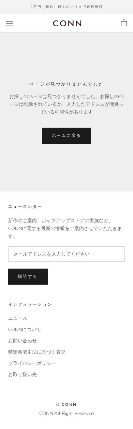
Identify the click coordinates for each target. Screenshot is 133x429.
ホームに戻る (66, 135)
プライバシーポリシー (32, 363)
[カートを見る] (124, 23)
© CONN (66, 404)
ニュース (17, 318)
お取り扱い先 (22, 374)
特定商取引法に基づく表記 (36, 352)
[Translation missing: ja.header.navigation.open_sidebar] (9, 23)
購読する (28, 276)
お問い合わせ (22, 341)
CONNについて (24, 329)
